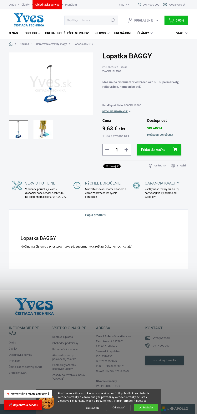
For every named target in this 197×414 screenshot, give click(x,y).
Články (26, 4)
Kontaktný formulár (164, 360)
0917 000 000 (161, 345)
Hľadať (113, 20)
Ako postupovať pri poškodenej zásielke (64, 357)
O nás (12, 4)
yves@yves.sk (161, 337)
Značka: (111, 71)
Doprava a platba (62, 336)
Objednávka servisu (47, 4)
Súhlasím (148, 407)
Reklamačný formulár (65, 349)
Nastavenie (92, 407)
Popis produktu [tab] (95, 215)
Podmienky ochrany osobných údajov (64, 366)
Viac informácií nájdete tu (130, 400)
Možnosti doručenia (160, 135)
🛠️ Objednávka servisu (23, 405)
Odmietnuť (118, 407)
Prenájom (71, 4)
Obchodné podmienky (65, 343)
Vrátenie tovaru (18, 372)
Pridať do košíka (153, 150)
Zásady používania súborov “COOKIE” (68, 376)
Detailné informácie (115, 111)
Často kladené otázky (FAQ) (25, 366)
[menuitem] (15, 33)
